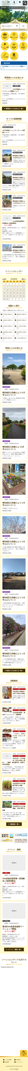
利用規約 (18, 1059)
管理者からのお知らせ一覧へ (15, 108)
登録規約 (7, 1062)
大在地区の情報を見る (7, 326)
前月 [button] (5, 279)
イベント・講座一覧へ (15, 949)
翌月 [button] (23, 279)
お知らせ (23, 38)
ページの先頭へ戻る (23, 1054)
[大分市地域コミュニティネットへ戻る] (20, 1)
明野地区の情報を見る (7, 338)
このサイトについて (3, 4)
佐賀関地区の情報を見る (7, 332)
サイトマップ (19, 1062)
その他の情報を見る (21, 338)
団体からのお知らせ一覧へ (14, 670)
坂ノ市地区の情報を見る (21, 326)
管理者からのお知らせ (14, 38)
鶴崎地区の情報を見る (21, 315)
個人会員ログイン (14, 4)
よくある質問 (8, 1059)
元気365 (16, 1069)
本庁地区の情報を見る (7, 315)
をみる (23, 48)
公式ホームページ (14, 57)
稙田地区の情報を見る (21, 321)
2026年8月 (14, 279)
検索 (23, 26)
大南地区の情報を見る (7, 321)
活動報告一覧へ (15, 824)
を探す (5, 38)
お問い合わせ (8, 3)
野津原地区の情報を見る (21, 332)
